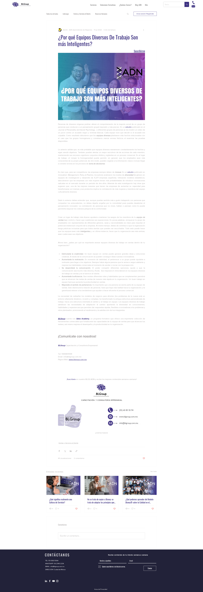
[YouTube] (53, 581)
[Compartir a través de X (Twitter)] (65, 451)
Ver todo (153, 471)
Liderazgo (66, 14)
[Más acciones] (143, 29)
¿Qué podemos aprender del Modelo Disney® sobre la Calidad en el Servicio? (139, 501)
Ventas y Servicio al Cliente (81, 14)
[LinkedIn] (46, 581)
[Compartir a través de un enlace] (76, 451)
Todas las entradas (52, 14)
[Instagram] (57, 581)
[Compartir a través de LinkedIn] (71, 451)
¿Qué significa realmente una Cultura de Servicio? (60, 501)
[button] (128, 14)
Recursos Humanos (101, 14)
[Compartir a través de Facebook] (59, 451)
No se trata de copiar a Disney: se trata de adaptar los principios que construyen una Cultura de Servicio (101, 501)
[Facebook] (49, 581)
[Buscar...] (186, 4)
